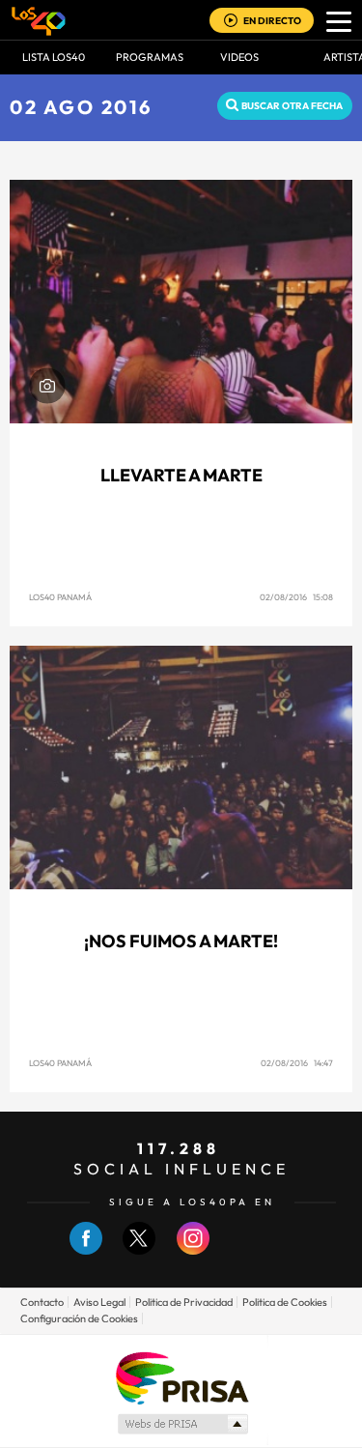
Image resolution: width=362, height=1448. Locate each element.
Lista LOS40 (53, 57)
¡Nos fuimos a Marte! (181, 941)
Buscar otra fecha (292, 106)
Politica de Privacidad (184, 1302)
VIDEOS (239, 57)
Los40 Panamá (60, 597)
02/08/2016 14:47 (297, 1062)
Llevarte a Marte (181, 475)
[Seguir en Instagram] (193, 1250)
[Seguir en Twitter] (139, 1250)
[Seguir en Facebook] (86, 1250)
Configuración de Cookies (79, 1318)
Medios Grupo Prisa (182, 1423)
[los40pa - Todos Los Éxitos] (39, 20)
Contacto (42, 1302)
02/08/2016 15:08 (296, 597)
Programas (149, 57)
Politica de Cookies (284, 1302)
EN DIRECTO (272, 20)
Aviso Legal (99, 1302)
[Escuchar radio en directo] (230, 22)
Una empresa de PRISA (181, 1377)
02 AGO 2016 (81, 107)
